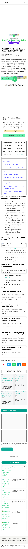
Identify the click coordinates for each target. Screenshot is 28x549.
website (7, 277)
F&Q (4, 171)
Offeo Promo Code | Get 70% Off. (20, 400)
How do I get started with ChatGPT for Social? (14, 182)
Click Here (20, 154)
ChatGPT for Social (15, 249)
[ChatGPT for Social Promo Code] (14, 95)
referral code (11, 360)
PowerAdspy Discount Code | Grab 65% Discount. (19, 511)
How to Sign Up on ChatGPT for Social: (13, 164)
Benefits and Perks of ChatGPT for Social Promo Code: (13, 160)
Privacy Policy (5, 540)
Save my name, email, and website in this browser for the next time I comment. (15, 444)
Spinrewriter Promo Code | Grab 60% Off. (19, 385)
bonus (5, 360)
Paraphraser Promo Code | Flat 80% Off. (18, 523)
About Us (18, 540)
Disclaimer (12, 540)
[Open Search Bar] (25, 2)
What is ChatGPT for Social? (11, 174)
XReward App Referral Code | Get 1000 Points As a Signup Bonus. (7, 387)
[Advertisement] (14, 20)
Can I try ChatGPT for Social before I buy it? (13, 178)
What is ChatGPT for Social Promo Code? (13, 192)
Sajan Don (9, 54)
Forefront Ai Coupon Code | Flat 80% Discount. (6, 402)
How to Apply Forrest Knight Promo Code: (14, 168)
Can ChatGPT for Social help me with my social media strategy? (14, 187)
